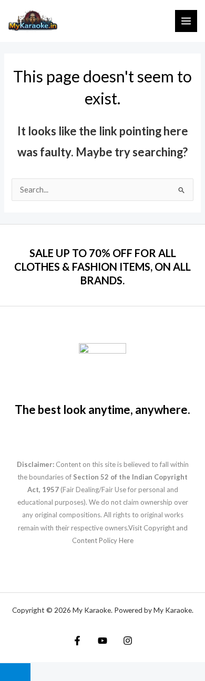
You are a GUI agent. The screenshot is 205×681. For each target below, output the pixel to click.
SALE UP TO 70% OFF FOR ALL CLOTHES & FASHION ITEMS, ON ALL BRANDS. (102, 266)
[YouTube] (102, 640)
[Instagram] (127, 640)
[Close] (15, 672)
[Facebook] (77, 640)
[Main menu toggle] (186, 21)
